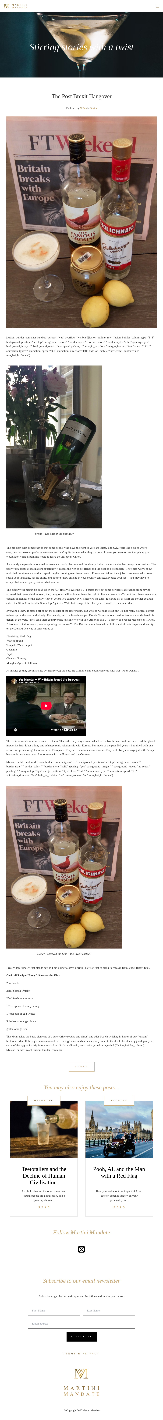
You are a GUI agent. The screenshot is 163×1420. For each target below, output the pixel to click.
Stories (93, 108)
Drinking (44, 1100)
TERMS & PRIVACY (81, 1354)
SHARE (81, 1066)
